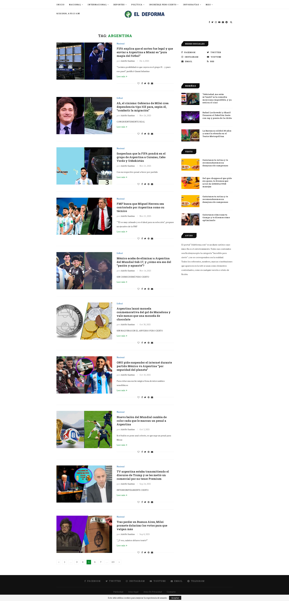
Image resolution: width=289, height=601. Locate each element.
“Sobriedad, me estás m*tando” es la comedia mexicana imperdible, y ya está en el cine (217, 98)
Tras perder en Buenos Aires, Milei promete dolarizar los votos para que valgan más (142, 525)
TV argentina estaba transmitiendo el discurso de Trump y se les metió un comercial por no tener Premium (143, 475)
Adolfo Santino (128, 60)
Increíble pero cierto (162, 4)
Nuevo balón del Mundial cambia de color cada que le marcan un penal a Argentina (142, 420)
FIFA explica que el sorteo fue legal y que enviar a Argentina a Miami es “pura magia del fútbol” (145, 52)
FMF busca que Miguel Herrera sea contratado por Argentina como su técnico (140, 207)
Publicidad (118, 591)
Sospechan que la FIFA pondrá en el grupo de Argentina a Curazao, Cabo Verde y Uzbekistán (141, 157)
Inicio (60, 4)
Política (136, 4)
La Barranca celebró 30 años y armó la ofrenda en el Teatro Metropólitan (216, 133)
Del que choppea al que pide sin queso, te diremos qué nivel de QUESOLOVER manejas (217, 182)
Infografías (191, 4)
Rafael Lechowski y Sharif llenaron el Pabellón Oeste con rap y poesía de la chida (217, 115)
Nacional (75, 4)
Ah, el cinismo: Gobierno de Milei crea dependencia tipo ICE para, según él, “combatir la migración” (143, 106)
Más (208, 4)
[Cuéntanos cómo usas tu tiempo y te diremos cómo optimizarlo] (190, 219)
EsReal (120, 98)
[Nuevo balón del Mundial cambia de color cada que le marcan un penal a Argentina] (84, 429)
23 (113, 562)
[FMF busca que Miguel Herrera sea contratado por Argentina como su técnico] (84, 216)
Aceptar (175, 597)
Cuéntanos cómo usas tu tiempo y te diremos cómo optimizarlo (216, 217)
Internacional (97, 4)
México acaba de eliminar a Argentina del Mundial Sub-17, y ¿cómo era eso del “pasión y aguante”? (144, 261)
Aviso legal (133, 591)
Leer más (121, 76)
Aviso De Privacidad (152, 591)
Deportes (119, 4)
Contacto (171, 591)
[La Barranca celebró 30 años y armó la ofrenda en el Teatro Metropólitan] (190, 135)
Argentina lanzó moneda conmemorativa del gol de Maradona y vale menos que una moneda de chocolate (144, 314)
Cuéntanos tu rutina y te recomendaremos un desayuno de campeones (215, 163)
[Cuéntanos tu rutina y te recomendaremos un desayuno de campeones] (190, 165)
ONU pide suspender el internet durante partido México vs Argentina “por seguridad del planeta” (144, 366)
